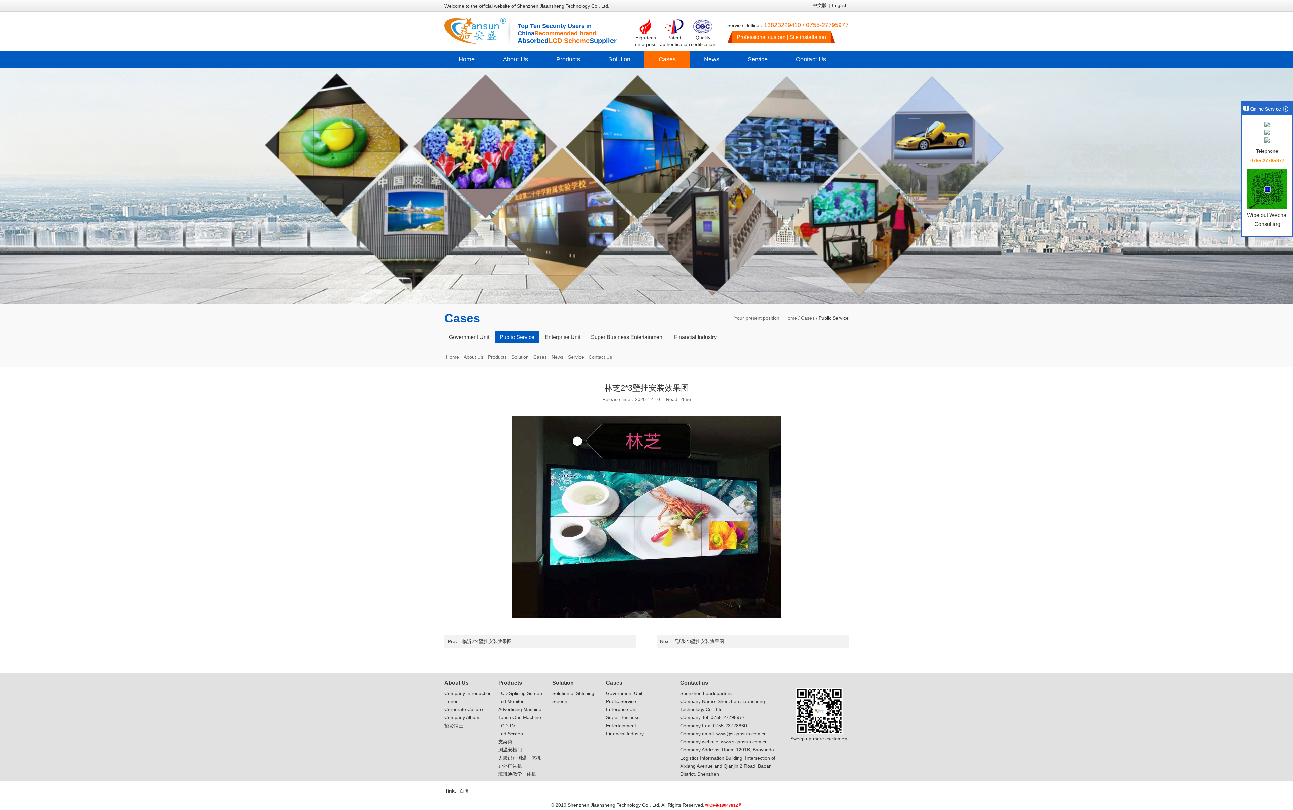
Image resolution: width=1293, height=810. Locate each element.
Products (568, 59)
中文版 (820, 5)
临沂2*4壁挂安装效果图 (487, 641)
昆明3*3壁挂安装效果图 (699, 641)
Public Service (517, 337)
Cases (667, 59)
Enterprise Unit (563, 337)
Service (758, 59)
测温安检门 (510, 749)
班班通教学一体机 (517, 774)
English (840, 5)
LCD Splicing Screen (520, 693)
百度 (464, 791)
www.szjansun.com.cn (744, 741)
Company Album (461, 717)
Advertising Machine (519, 709)
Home (467, 59)
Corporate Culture (463, 709)
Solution (619, 59)
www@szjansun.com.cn (741, 733)
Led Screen (510, 733)
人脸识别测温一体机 (519, 758)
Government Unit (469, 337)
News (711, 59)
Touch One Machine (519, 717)
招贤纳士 (453, 725)
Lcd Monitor (511, 701)
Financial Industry (695, 337)
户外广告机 (510, 766)
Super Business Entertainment (627, 337)
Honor (451, 701)
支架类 (505, 741)
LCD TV (506, 725)
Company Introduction (468, 693)
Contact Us (811, 59)
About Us (515, 59)
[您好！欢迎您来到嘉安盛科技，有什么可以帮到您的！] (1267, 125)
